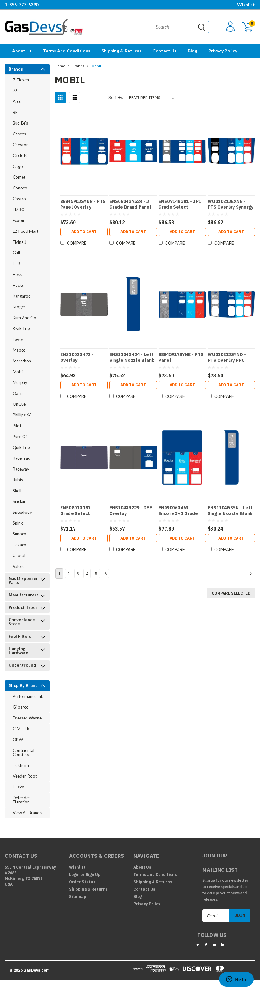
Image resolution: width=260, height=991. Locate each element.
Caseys (19, 133)
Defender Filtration (21, 799)
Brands (16, 69)
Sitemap (77, 896)
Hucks (18, 285)
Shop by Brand (23, 685)
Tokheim (21, 765)
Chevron (21, 144)
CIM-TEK (21, 728)
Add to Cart (84, 231)
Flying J (19, 241)
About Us (22, 50)
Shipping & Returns (121, 50)
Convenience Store (22, 621)
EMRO (19, 209)
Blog (192, 50)
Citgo (18, 166)
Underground (22, 665)
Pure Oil (20, 436)
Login (74, 874)
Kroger (19, 306)
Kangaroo (22, 296)
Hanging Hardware (18, 650)
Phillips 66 (22, 414)
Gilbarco (21, 707)
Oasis (18, 393)
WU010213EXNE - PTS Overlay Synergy (231, 204)
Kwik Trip (21, 328)
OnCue (19, 404)
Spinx (18, 523)
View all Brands (27, 812)
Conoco (20, 187)
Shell (17, 490)
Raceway (21, 468)
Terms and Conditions (66, 50)
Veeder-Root (25, 776)
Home (60, 66)
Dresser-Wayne (27, 717)
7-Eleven (21, 79)
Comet (19, 177)
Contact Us (165, 50)
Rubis (18, 479)
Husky (18, 786)
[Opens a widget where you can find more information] (236, 980)
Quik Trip (21, 447)
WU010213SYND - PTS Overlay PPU (227, 357)
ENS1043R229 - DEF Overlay (130, 510)
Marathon (22, 360)
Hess (17, 274)
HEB (16, 263)
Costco (19, 198)
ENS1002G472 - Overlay (77, 357)
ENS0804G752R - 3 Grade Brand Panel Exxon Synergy (130, 204)
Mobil (18, 371)
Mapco (19, 350)
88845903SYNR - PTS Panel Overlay (83, 204)
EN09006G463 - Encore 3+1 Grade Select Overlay (178, 510)
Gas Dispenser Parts (23, 580)
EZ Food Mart (25, 231)
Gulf (16, 252)
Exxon (18, 220)
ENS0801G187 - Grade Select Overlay (77, 510)
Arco (17, 101)
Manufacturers (24, 594)
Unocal (19, 555)
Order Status (82, 881)
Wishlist (246, 4)
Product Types (23, 607)
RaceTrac (21, 458)
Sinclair (19, 501)
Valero (19, 566)
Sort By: (115, 97)
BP (15, 112)
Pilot (17, 425)
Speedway (22, 512)
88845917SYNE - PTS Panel (181, 357)
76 (15, 90)
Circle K (20, 155)
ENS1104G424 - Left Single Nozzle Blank (131, 357)
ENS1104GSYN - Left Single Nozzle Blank (230, 510)
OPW (18, 739)
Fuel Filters (20, 636)
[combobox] (180, 27)
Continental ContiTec (23, 752)
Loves (18, 339)
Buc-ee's (20, 123)
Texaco (19, 544)
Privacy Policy (222, 50)
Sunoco (19, 533)
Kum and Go (24, 317)
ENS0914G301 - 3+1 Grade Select (180, 204)
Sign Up (93, 874)
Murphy (20, 382)
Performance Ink (28, 696)
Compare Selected (231, 593)
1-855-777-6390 (21, 4)
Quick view (84, 148)
